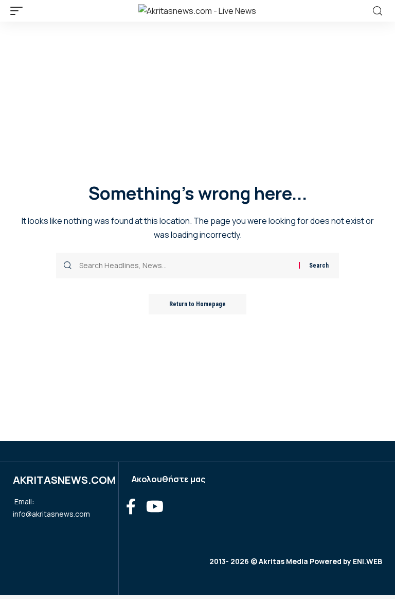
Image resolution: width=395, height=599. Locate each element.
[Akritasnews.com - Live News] (197, 11)
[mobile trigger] (19, 11)
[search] (377, 11)
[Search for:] (185, 265)
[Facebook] (130, 507)
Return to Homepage (197, 304)
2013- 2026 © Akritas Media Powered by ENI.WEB (295, 561)
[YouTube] (154, 507)
